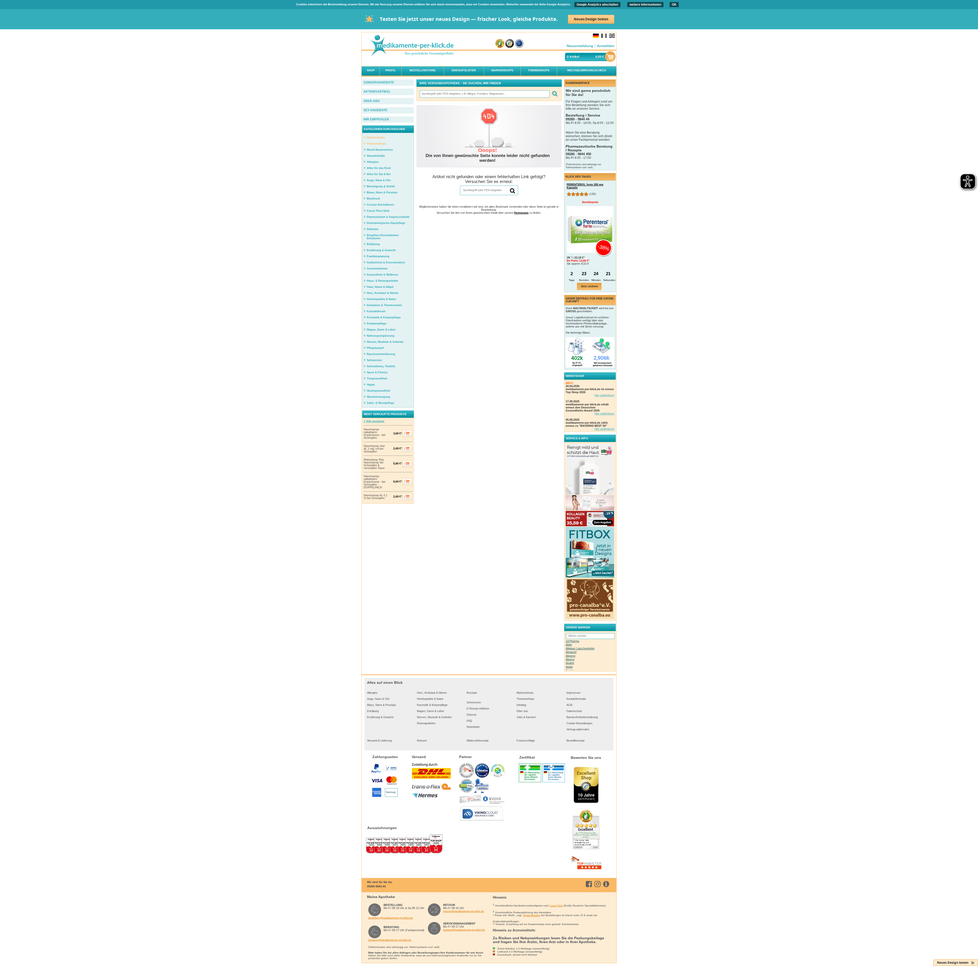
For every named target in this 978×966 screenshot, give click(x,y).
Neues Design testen (591, 19)
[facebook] (590, 884)
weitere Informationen (645, 4)
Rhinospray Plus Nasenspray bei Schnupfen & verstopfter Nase (374, 464)
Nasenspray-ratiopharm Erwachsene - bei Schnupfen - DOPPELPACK (374, 482)
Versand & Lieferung (379, 740)
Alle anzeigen (374, 421)
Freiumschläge (526, 740)
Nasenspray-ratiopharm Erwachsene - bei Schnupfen (374, 433)
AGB (569, 704)
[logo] (412, 46)
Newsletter (473, 726)
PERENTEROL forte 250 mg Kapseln (585, 186)
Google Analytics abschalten (597, 4)
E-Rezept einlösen (478, 708)
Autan (569, 666)
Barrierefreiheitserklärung (582, 717)
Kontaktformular (576, 698)
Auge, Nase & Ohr (378, 698)
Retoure (422, 740)
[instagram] (598, 884)
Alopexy (571, 655)
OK (674, 4)
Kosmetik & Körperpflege (432, 704)
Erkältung (373, 711)
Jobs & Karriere (526, 717)
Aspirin (570, 662)
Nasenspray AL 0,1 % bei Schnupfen (375, 497)
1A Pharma (572, 641)
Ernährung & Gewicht (380, 717)
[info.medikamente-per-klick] (607, 884)
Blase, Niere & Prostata (381, 704)
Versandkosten (531, 915)
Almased (571, 652)
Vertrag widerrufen (577, 729)
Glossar (472, 714)
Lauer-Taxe (556, 905)
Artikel (574, 57)
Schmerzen (474, 702)
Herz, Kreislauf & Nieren (432, 692)
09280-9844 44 (376, 886)
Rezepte (472, 692)
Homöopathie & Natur (430, 698)
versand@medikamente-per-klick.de (464, 929)
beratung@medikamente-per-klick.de (389, 940)
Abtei (569, 644)
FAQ (469, 720)
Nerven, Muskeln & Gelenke (434, 717)
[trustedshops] (509, 43)
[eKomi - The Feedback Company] (499, 43)
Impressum (573, 692)
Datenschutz (574, 711)
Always (570, 659)
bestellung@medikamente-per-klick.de (390, 917)
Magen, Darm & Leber (430, 711)
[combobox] (484, 94)
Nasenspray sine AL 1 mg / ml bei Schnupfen (374, 449)
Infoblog (521, 704)
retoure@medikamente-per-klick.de (463, 911)
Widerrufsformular (478, 740)
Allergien (372, 692)
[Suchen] (555, 94)
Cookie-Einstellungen (579, 723)
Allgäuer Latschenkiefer (580, 648)
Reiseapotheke (426, 723)
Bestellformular (575, 740)
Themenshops (525, 698)
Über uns (522, 711)
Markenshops (525, 692)
